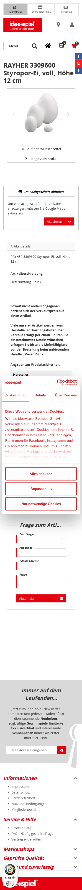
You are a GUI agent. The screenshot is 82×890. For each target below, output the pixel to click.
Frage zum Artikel (44, 159)
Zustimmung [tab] (15, 395)
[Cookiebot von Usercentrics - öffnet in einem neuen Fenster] (58, 382)
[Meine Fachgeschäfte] (48, 45)
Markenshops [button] (18, 849)
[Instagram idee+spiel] (78, 63)
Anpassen (38, 489)
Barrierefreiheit (23, 798)
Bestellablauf (21, 828)
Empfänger (26, 534)
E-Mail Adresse (29, 561)
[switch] (10, 883)
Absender (25, 548)
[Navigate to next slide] (68, 114)
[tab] (41, 192)
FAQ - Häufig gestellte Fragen (33, 833)
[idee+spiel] (22, 25)
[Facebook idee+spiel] (78, 56)
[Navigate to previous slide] (13, 114)
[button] (59, 25)
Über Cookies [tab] (66, 395)
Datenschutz (21, 792)
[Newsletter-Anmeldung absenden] (61, 750)
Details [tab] (40, 395)
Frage (23, 575)
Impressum (20, 786)
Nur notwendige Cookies (41, 503)
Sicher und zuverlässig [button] (28, 867)
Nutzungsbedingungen (29, 804)
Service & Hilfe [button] (19, 819)
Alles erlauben (41, 473)
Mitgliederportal (23, 809)
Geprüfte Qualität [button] (23, 858)
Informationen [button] (20, 778)
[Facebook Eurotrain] (78, 70)
